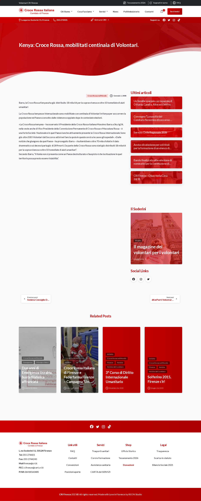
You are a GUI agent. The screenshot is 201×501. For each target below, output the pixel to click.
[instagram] (173, 20)
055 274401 (62, 20)
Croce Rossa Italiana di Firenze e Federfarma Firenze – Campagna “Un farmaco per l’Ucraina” (79, 375)
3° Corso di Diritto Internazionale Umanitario (119, 377)
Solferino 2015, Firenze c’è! (159, 379)
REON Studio (135, 494)
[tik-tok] (178, 20)
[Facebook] (164, 20)
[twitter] (168, 20)
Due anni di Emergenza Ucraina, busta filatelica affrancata (37, 375)
